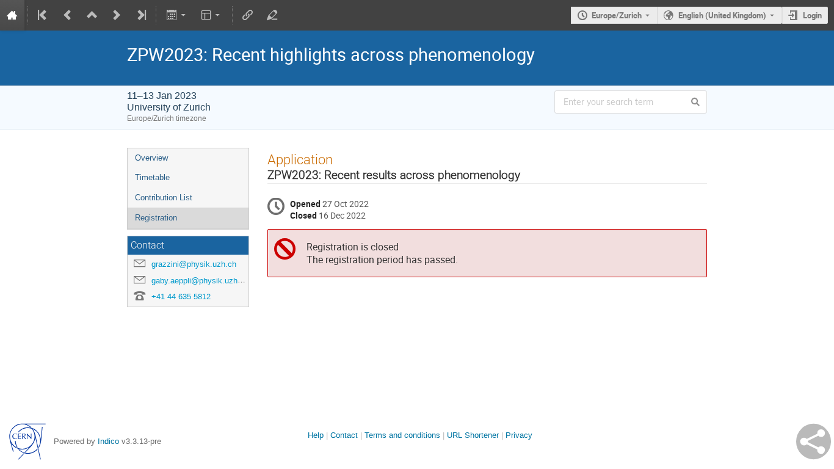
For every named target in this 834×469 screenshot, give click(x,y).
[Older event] (68, 15)
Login (812, 15)
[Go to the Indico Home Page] (12, 15)
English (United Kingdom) (722, 15)
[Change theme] (211, 15)
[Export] (176, 15)
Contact (344, 435)
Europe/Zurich (617, 15)
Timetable (152, 177)
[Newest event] (140, 15)
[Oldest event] (43, 15)
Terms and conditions (402, 435)
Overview (151, 157)
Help (316, 435)
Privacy (519, 435)
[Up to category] (92, 15)
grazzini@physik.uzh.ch (193, 264)
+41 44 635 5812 (181, 296)
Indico (108, 441)
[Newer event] (116, 15)
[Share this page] (813, 441)
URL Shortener (473, 435)
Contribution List (163, 197)
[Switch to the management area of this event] (272, 15)
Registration (156, 217)
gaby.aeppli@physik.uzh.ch (199, 280)
